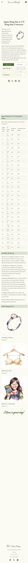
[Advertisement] (14, 12)
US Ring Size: (6, 74)
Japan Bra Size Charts (7, 370)
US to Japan (19, 64)
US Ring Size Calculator (7, 337)
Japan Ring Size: (7, 68)
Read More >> (5, 340)
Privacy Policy (14, 554)
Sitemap (14, 552)
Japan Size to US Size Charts (8, 404)
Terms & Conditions (14, 556)
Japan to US (8, 64)
